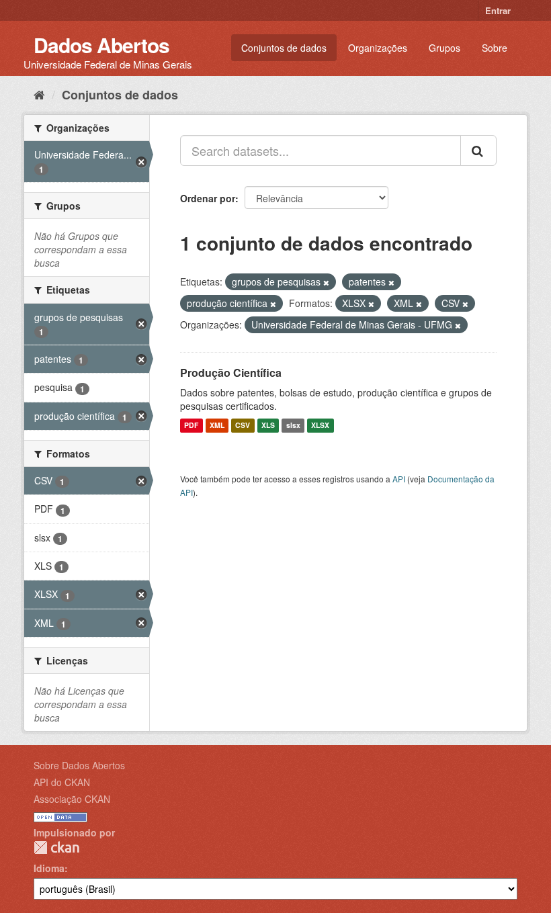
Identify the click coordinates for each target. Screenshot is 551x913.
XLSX (320, 426)
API (398, 478)
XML (217, 426)
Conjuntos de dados (284, 47)
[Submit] (478, 150)
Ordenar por (207, 198)
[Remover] (326, 282)
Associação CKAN (72, 799)
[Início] (39, 94)
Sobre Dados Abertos (79, 765)
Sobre (494, 47)
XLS (268, 426)
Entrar (498, 10)
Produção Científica (231, 372)
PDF (191, 426)
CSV (242, 426)
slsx (293, 426)
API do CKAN (62, 782)
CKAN (56, 847)
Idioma (49, 868)
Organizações (377, 47)
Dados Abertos (101, 44)
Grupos (444, 47)
